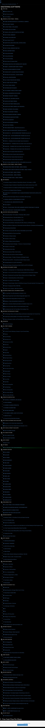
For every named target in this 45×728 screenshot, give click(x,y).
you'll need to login (27, 723)
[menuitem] (0, 2)
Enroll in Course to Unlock (22, 724)
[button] (0, 1)
